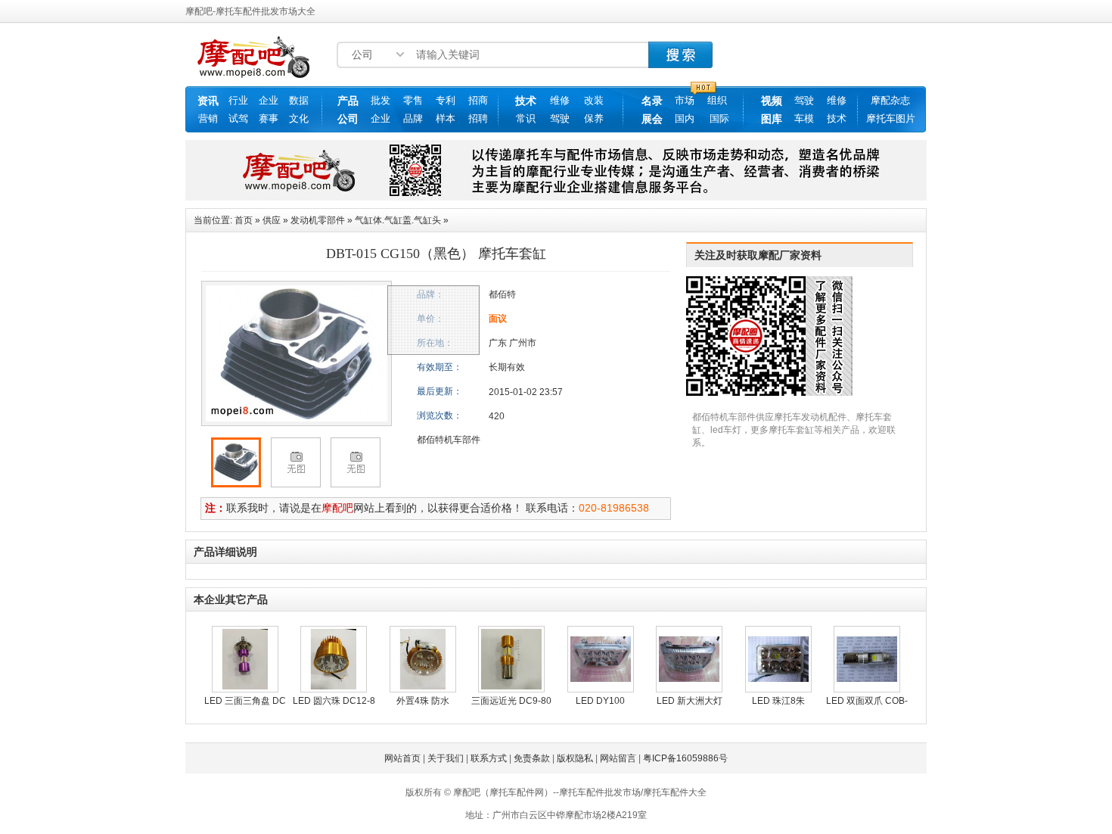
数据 (299, 100)
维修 (560, 100)
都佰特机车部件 (448, 439)
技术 (525, 101)
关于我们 (445, 758)
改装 (594, 100)
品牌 (413, 118)
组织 (717, 100)
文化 (299, 118)
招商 (478, 100)
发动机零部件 (317, 220)
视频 (771, 101)
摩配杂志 (890, 100)
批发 (380, 100)
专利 (445, 100)
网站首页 (402, 758)
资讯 (208, 101)
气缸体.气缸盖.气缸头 (398, 220)
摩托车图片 (890, 118)
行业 (238, 100)
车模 (804, 118)
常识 (526, 118)
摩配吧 (337, 508)
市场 (684, 100)
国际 (719, 118)
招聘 (478, 118)
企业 (268, 100)
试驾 (238, 118)
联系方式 (489, 758)
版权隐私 (575, 758)
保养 (594, 118)
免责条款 (532, 758)
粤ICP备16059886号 (685, 758)
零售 (413, 100)
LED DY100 (600, 701)
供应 (271, 220)
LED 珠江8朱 (778, 701)
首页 (244, 220)
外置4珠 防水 (422, 701)
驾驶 (560, 118)
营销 (208, 118)
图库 (771, 119)
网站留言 (618, 758)
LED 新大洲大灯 (689, 701)
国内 (684, 118)
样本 (445, 118)
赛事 (268, 118)
